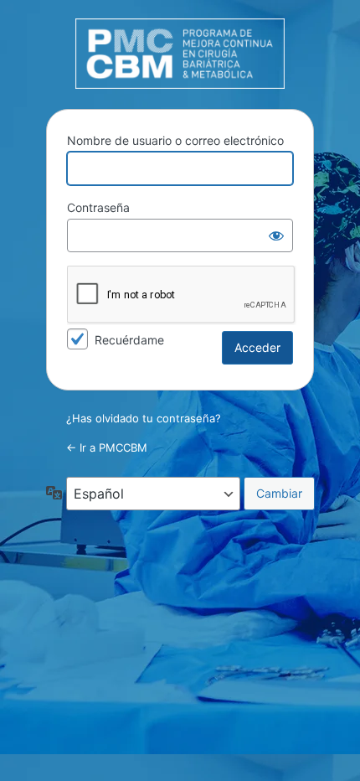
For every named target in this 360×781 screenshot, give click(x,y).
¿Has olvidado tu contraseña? (143, 418)
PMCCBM (180, 53)
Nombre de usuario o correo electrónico (175, 140)
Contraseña (98, 207)
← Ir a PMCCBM (106, 447)
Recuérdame (129, 340)
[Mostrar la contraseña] (276, 235)
